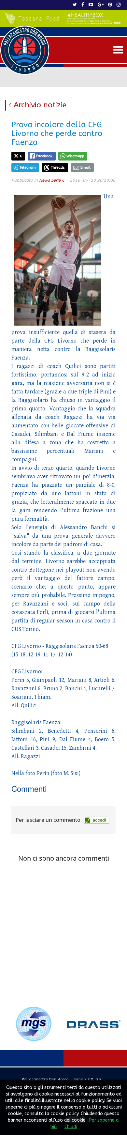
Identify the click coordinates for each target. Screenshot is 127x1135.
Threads (58, 167)
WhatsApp (75, 156)
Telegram (28, 167)
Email (85, 167)
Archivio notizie (40, 104)
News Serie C (51, 180)
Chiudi (70, 1126)
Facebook (44, 156)
